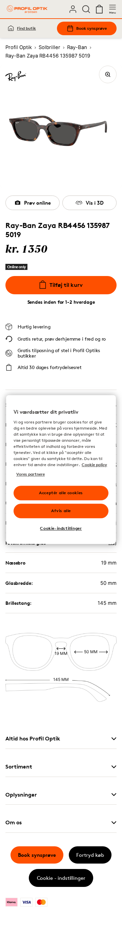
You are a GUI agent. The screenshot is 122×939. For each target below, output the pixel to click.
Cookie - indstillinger (61, 878)
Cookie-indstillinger (61, 528)
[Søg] (86, 9)
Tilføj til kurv (66, 284)
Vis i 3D (95, 203)
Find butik (26, 28)
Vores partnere (30, 474)
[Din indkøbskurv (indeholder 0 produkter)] (99, 9)
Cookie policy (94, 464)
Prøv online (37, 203)
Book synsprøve (91, 28)
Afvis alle (61, 510)
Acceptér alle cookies (61, 492)
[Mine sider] (73, 9)
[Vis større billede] (108, 74)
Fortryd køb (90, 855)
